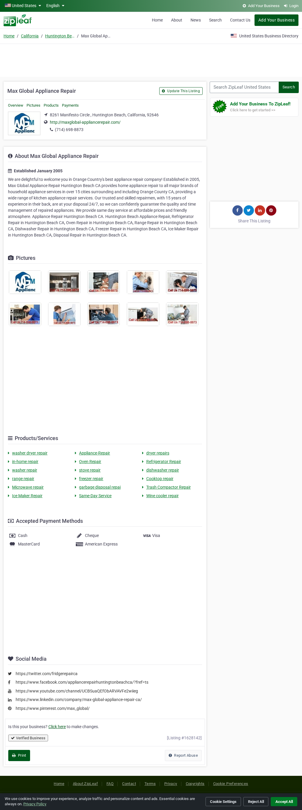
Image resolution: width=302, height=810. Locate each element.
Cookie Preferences (230, 783)
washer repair (24, 470)
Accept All (284, 801)
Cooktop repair (159, 478)
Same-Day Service (95, 495)
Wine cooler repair (162, 495)
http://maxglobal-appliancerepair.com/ (85, 122)
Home (157, 20)
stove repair (90, 470)
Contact (129, 783)
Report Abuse (185, 755)
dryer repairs (157, 453)
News (196, 20)
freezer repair (91, 478)
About (176, 20)
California (30, 36)
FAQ (110, 783)
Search (215, 20)
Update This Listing (183, 91)
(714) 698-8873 (69, 129)
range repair (23, 478)
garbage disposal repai (100, 487)
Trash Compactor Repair (168, 487)
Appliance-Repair (94, 453)
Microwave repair (28, 487)
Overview (15, 105)
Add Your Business (276, 20)
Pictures (33, 105)
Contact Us (240, 20)
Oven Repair (90, 461)
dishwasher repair (162, 470)
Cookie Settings (223, 801)
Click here (57, 726)
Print (21, 755)
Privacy (170, 783)
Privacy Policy (34, 804)
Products (51, 105)
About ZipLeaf (85, 783)
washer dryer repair (29, 453)
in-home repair (25, 461)
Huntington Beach (60, 36)
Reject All (256, 801)
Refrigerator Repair (163, 461)
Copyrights (195, 783)
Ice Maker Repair (27, 495)
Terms (150, 783)
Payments (70, 105)
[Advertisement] (151, 59)
